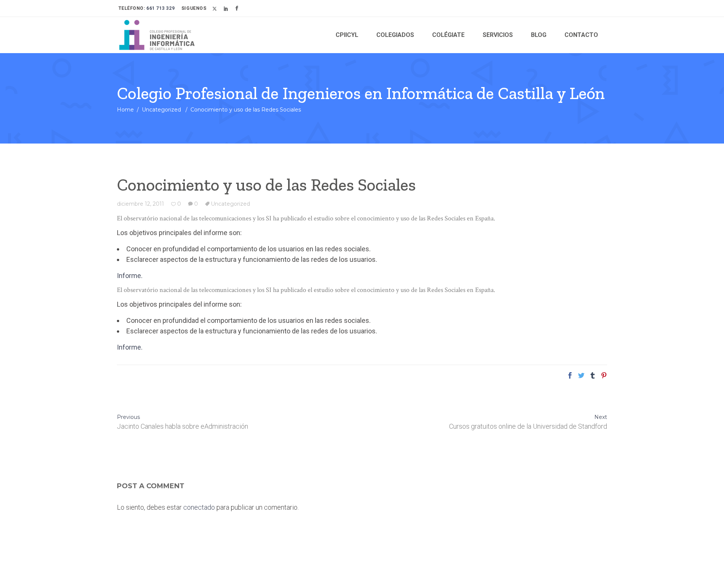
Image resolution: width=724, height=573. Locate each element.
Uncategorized (161, 109)
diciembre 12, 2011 (140, 203)
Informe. (130, 276)
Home (125, 109)
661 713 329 (160, 8)
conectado (199, 507)
